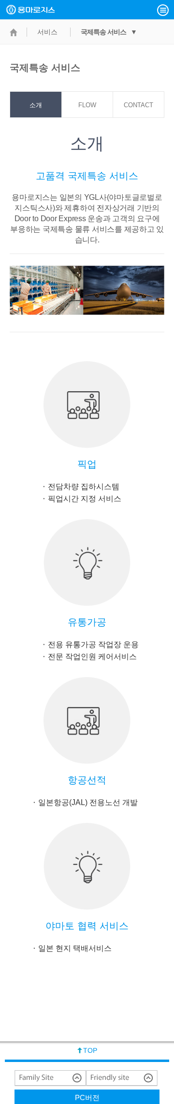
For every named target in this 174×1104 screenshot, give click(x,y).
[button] (163, 10)
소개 (35, 105)
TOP (90, 1050)
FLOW (87, 105)
